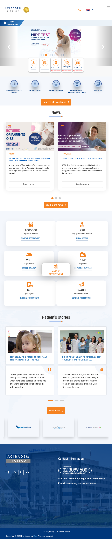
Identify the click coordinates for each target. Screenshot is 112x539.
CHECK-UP (98, 91)
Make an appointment (30, 238)
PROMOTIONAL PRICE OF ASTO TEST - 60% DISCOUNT (82, 158)
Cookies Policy (63, 532)
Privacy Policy (48, 532)
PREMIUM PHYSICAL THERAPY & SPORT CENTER (77, 92)
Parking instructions (29, 298)
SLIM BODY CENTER (56, 91)
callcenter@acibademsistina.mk (81, 483)
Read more (29, 184)
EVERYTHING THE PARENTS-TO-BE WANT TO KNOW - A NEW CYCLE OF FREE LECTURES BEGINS (29, 159)
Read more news (55, 205)
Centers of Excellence (55, 102)
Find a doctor (82, 238)
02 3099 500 (57, 71)
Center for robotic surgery (14, 92)
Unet (35, 536)
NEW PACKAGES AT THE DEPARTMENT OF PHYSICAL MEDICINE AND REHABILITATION (65, 21)
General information (81, 298)
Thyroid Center (35, 91)
